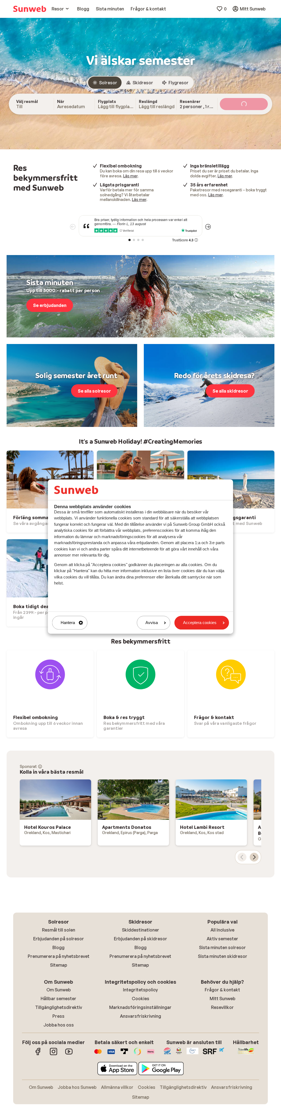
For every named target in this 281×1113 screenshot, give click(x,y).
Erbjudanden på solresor (58, 938)
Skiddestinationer (140, 930)
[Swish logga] (137, 1054)
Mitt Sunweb (222, 998)
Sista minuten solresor (222, 947)
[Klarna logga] (150, 1054)
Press (58, 1016)
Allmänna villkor (117, 1087)
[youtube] (68, 1054)
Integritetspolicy (140, 989)
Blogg (58, 947)
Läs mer (130, 176)
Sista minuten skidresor (222, 956)
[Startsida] (29, 8)
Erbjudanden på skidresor (140, 938)
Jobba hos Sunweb (77, 1087)
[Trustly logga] (124, 1054)
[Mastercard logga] (98, 1054)
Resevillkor (222, 1007)
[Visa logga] (111, 1054)
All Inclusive (222, 930)
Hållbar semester (58, 998)
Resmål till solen (58, 930)
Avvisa (151, 622)
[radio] (105, 83)
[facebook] (38, 1054)
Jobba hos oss (58, 1025)
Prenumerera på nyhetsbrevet (58, 956)
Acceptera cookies (200, 622)
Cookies (140, 998)
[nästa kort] (254, 857)
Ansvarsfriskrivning (140, 1016)
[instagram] (53, 1054)
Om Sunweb (58, 989)
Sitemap (58, 965)
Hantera (68, 622)
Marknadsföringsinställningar (140, 1007)
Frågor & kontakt (222, 989)
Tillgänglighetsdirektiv (58, 1007)
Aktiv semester (222, 938)
